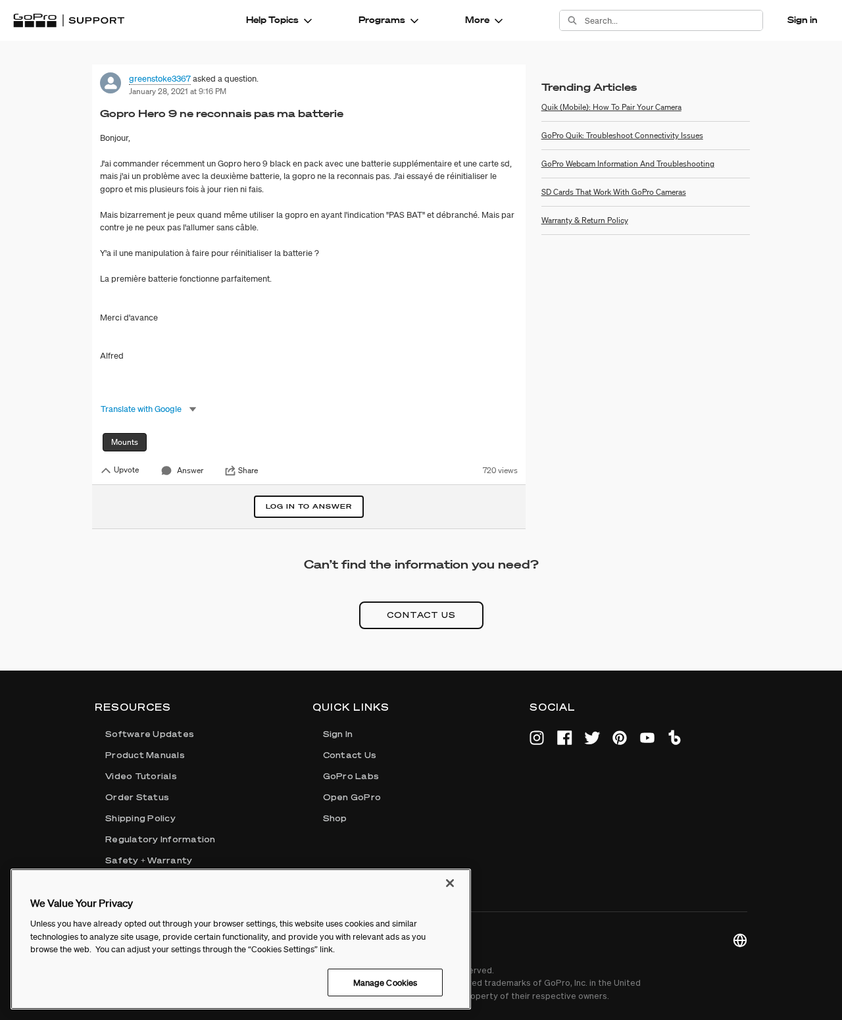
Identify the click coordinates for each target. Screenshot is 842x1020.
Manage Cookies (385, 982)
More (477, 20)
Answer (190, 470)
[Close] (449, 883)
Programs (382, 20)
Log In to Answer (309, 506)
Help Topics (272, 20)
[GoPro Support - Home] (68, 20)
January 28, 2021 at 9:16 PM (177, 91)
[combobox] (673, 20)
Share (248, 470)
